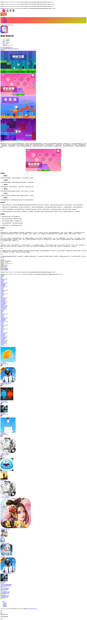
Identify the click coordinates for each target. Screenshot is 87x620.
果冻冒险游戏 (3, 362)
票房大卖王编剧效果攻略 (5, 585)
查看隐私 (6, 269)
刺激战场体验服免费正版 (5, 383)
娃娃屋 (1, 281)
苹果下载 (6, 47)
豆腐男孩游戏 (3, 433)
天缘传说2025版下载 (4, 528)
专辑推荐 (5, 22)
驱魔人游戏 (2, 413)
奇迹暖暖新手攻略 (4, 596)
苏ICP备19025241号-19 (32, 608)
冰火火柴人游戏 (3, 401)
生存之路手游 (3, 480)
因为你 (1, 289)
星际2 (1, 296)
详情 (1, 365)
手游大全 (5, 18)
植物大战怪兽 (3, 307)
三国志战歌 (2, 556)
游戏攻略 (5, 21)
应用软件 (5, 20)
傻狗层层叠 (2, 285)
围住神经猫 (2, 300)
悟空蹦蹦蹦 (2, 304)
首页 (4, 17)
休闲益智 (2, 279)
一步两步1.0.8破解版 (4, 453)
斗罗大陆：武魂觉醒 (4, 543)
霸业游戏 (2, 537)
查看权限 (6, 268)
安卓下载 (2, 47)
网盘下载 (10, 47)
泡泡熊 (1, 292)
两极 (1, 277)
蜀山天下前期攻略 (4, 589)
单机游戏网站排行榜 (4, 593)
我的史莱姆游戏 (3, 471)
